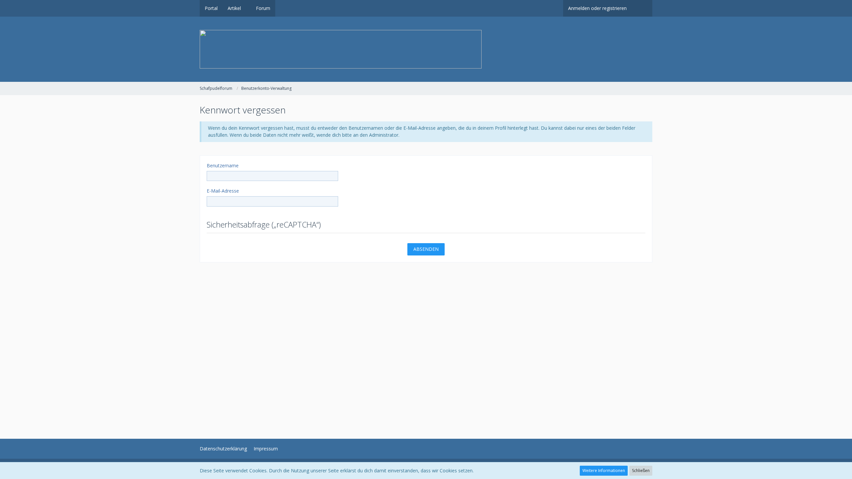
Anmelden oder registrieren (597, 8)
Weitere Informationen (603, 470)
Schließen (641, 470)
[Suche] (642, 8)
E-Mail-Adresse (223, 191)
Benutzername (223, 165)
